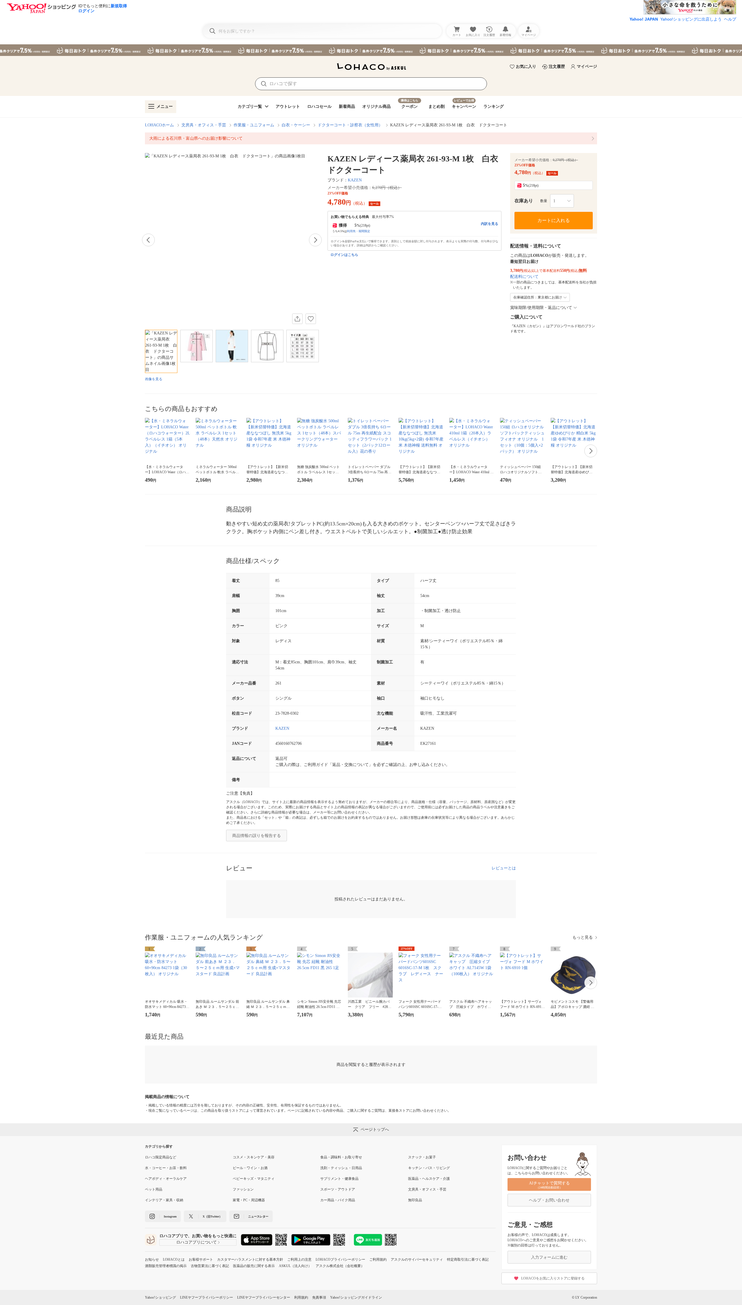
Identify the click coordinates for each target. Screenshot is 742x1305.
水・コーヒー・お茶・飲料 (166, 1168)
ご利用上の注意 (299, 1259)
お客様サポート (201, 1259)
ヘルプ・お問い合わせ (549, 1200)
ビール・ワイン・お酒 (250, 1168)
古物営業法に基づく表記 (210, 1266)
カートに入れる (553, 220)
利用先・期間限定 (358, 231)
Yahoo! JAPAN (644, 19)
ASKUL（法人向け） (295, 1266)
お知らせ (152, 1259)
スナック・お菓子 (422, 1157)
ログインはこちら (344, 255)
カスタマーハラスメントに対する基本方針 (250, 1259)
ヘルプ (730, 19)
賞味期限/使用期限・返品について (541, 307)
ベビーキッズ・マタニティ (253, 1178)
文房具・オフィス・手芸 (203, 125)
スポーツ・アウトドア (337, 1189)
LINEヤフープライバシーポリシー (206, 1297)
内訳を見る (489, 224)
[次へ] (315, 240)
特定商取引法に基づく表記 (468, 1259)
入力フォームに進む (549, 1257)
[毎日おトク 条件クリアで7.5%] (371, 50)
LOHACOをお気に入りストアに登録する (553, 1278)
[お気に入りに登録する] (310, 319)
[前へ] (148, 240)
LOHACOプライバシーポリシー (340, 1259)
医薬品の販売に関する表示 (254, 1266)
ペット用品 (153, 1189)
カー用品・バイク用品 (337, 1200)
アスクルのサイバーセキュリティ (417, 1259)
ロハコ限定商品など (160, 1157)
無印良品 (415, 1200)
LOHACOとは (174, 1259)
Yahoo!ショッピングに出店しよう (691, 19)
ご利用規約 (378, 1259)
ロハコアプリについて (196, 1242)
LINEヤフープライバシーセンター (263, 1297)
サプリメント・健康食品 (339, 1178)
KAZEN (355, 180)
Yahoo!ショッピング (160, 1297)
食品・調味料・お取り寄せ (341, 1157)
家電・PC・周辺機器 (249, 1200)
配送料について (524, 276)
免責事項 (319, 1297)
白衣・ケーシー (296, 125)
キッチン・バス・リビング (429, 1168)
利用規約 (301, 1297)
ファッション (243, 1189)
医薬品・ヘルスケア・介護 (429, 1178)
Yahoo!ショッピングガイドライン (356, 1297)
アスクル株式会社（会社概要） (340, 1266)
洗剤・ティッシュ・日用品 (341, 1168)
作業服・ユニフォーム (254, 125)
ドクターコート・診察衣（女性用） (350, 125)
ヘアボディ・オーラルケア (166, 1178)
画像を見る (153, 379)
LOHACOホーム (159, 125)
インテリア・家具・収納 (164, 1200)
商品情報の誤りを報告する (256, 835)
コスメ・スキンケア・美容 (253, 1157)
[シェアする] (297, 319)
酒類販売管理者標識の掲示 (166, 1266)
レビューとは (504, 868)
